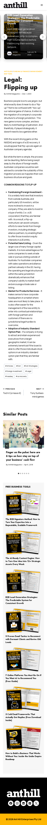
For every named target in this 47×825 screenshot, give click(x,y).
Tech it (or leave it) (12, 391)
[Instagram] (17, 803)
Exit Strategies (30, 366)
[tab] (18, 473)
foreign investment (13, 371)
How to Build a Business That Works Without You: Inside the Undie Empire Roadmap (23, 756)
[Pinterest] (30, 803)
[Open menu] (41, 5)
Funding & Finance (21, 71)
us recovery (21, 376)
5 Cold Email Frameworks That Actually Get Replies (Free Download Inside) (23, 717)
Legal (28, 371)
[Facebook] (11, 803)
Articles (8, 71)
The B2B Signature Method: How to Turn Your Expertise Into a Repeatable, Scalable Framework (23, 522)
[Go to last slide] (7, 446)
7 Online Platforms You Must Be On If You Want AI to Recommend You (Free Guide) (23, 678)
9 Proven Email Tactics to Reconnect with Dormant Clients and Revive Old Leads (23, 639)
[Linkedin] (23, 803)
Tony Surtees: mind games (37, 393)
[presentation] (23, 434)
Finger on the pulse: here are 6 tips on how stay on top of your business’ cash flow (23, 456)
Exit (18, 366)
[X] (36, 803)
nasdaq (9, 376)
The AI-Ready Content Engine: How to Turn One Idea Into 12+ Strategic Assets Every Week (23, 561)
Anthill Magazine (13, 94)
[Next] (40, 446)
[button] (4, 37)
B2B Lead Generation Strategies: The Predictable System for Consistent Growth (22, 600)
